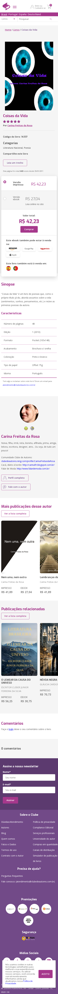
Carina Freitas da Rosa (19, 125)
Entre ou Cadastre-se (40, 7)
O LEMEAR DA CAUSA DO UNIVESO (16, 681)
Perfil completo (16, 477)
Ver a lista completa (15, 513)
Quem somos (8, 838)
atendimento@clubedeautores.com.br (19, 385)
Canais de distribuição (44, 849)
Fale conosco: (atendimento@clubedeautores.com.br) (28, 881)
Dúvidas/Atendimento (12, 821)
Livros (16, 29)
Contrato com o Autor (12, 855)
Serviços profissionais (44, 833)
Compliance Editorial (43, 827)
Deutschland (34, 14)
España (22, 14)
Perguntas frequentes (12, 875)
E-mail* (7, 784)
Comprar (29, 229)
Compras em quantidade (45, 844)
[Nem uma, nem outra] (19, 547)
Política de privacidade (44, 821)
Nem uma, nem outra (13, 577)
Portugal (12, 14)
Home (8, 29)
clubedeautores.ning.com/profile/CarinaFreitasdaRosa (28, 461)
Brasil (4, 14)
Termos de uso (9, 849)
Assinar (10, 800)
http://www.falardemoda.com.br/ (33, 468)
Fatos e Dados (8, 844)
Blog (3, 833)
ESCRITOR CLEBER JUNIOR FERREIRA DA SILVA (14, 689)
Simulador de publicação (45, 858)
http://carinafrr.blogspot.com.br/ (38, 464)
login (11, 729)
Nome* (7, 772)
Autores (5, 827)
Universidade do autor (44, 838)
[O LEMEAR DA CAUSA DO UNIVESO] (19, 649)
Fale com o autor (17, 486)
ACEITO (45, 973)
